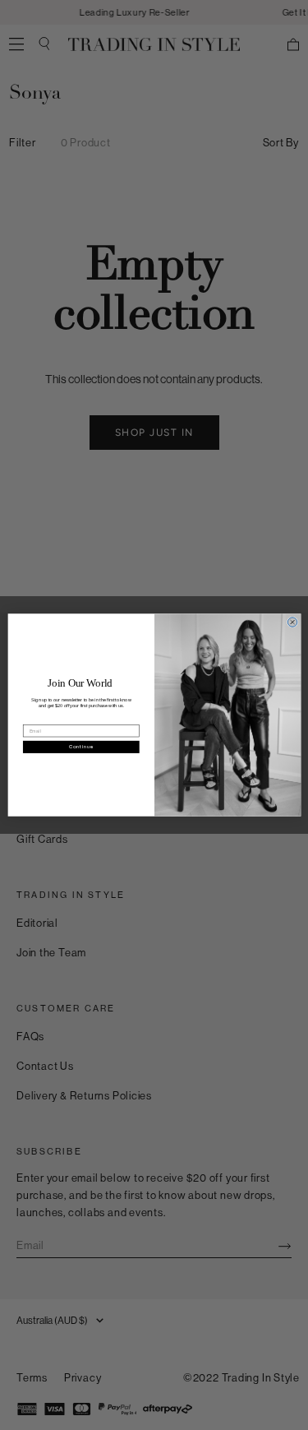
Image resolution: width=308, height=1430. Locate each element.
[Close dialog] (292, 622)
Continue (81, 746)
